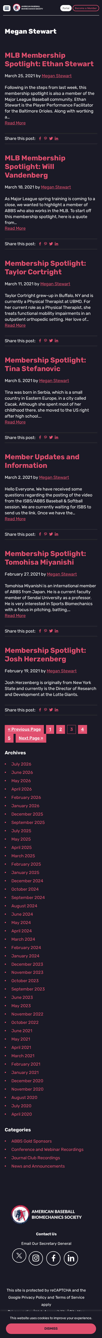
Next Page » (31, 739)
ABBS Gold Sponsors (31, 1141)
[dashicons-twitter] (19, 1255)
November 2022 (27, 1014)
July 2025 (21, 830)
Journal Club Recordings (35, 1157)
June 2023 (22, 997)
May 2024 (21, 922)
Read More (15, 123)
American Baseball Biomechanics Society (28, 8)
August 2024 (24, 906)
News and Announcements (38, 1166)
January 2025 (25, 872)
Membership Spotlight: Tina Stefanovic (45, 364)
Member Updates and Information (42, 461)
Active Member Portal (66, 8)
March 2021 (22, 1055)
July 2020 (21, 1105)
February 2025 (26, 864)
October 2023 (25, 980)
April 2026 (21, 789)
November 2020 (27, 1089)
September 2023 (28, 989)
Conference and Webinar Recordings (47, 1149)
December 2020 (27, 1080)
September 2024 (28, 897)
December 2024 (27, 880)
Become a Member (86, 8)
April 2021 (21, 1047)
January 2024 (25, 956)
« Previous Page (24, 730)
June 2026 (22, 772)
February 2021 (25, 1064)
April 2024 (21, 931)
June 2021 (21, 1030)
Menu (6, 8)
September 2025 (28, 822)
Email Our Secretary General (46, 1243)
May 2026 (21, 780)
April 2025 (21, 847)
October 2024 (25, 889)
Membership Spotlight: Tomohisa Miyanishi (45, 558)
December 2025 (27, 814)
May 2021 (20, 1039)
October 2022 (25, 1022)
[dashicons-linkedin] (71, 1258)
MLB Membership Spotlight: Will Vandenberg (35, 166)
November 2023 (27, 972)
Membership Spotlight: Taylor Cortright (45, 267)
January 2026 (25, 805)
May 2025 (21, 839)
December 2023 (27, 964)
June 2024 (22, 914)
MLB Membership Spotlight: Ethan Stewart (49, 59)
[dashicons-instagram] (36, 1258)
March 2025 (23, 855)
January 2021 (25, 1072)
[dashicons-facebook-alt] (53, 1258)
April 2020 (21, 1114)
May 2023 (21, 1005)
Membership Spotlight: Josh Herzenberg (45, 654)
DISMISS (51, 1329)
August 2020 (24, 1097)
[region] (51, 1324)
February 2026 (26, 797)
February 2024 (26, 947)
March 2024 (23, 939)
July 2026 (21, 764)
